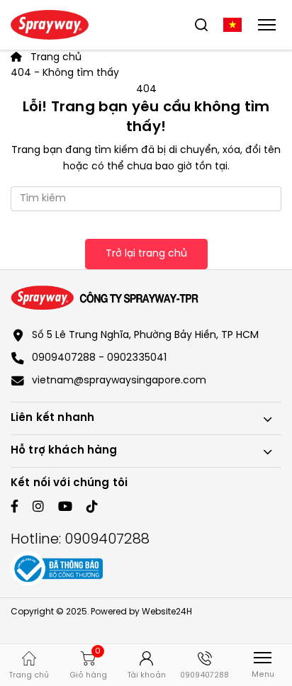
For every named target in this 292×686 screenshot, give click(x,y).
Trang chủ (55, 57)
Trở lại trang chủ (146, 254)
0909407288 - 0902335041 (99, 358)
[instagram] (38, 508)
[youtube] (65, 508)
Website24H (167, 612)
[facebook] (14, 508)
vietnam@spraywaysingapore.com (119, 381)
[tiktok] (92, 508)
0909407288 (107, 539)
